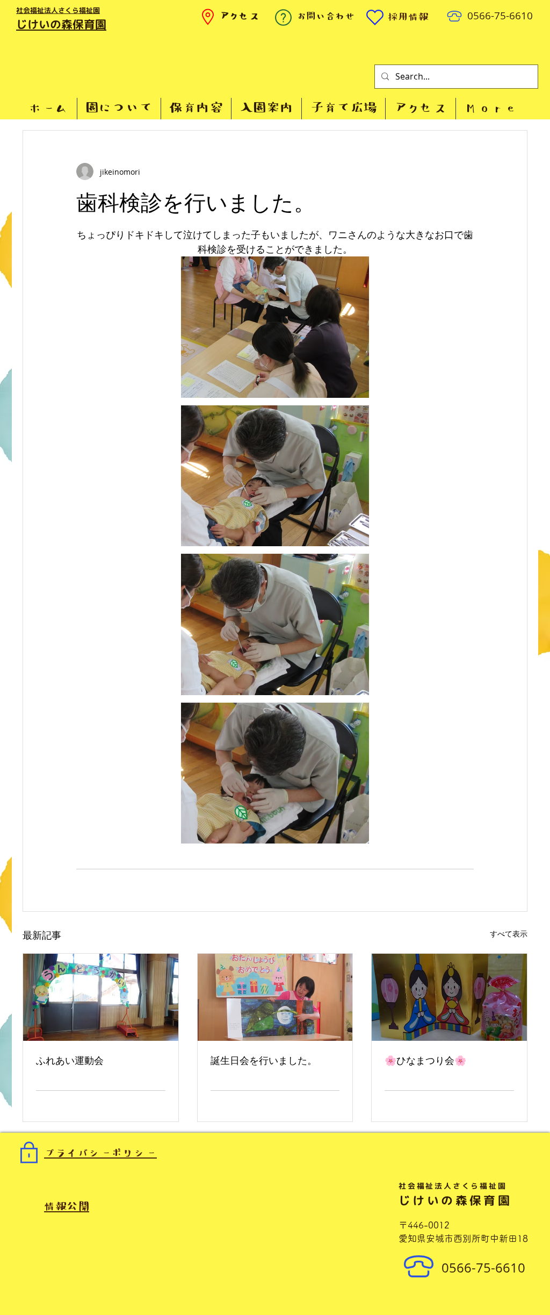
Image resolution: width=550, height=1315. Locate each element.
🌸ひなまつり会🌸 (425, 1060)
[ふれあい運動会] (100, 997)
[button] (119, 108)
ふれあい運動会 (70, 1060)
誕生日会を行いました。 (264, 1060)
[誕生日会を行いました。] (275, 997)
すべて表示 (508, 933)
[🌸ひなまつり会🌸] (449, 997)
